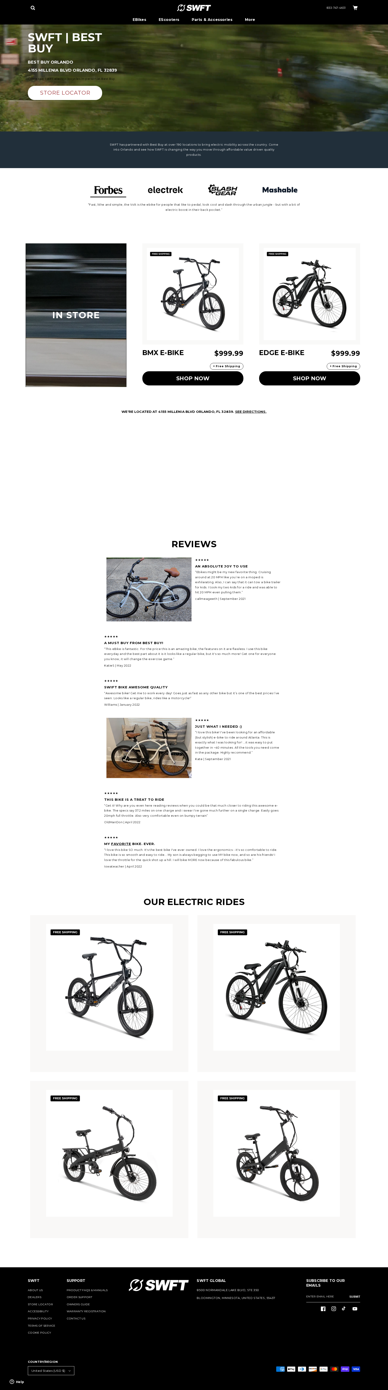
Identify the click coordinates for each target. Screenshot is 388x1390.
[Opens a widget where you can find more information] (16, 1382)
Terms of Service (41, 1325)
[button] (33, 8)
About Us (35, 1290)
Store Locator (40, 1304)
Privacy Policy (40, 1318)
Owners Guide (78, 1304)
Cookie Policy (39, 1332)
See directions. (251, 411)
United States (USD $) (48, 1370)
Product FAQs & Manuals (87, 1290)
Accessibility (38, 1311)
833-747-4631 (336, 7)
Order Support (80, 1297)
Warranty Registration (86, 1311)
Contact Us (76, 1318)
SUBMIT (354, 1296)
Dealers (34, 1297)
